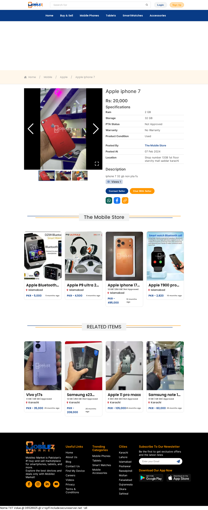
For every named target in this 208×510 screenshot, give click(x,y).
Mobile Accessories (99, 471)
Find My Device (75, 470)
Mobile (48, 77)
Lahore (123, 457)
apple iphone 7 (85, 77)
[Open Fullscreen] (96, 164)
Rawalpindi (125, 470)
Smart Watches (101, 465)
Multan (123, 475)
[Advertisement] (104, 46)
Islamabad (125, 461)
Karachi (123, 452)
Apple (64, 77)
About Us (71, 457)
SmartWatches (133, 15)
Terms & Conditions (72, 490)
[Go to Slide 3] (80, 175)
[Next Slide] (95, 129)
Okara (122, 489)
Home (49, 15)
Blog (68, 461)
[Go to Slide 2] (63, 175)
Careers (70, 475)
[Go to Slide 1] (47, 175)
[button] (63, 129)
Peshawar (125, 466)
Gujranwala (126, 484)
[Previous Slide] (30, 129)
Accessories (158, 15)
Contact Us (73, 466)
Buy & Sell (66, 15)
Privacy (70, 484)
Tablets (111, 15)
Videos (70, 480)
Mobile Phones (89, 15)
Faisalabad (125, 480)
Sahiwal (123, 493)
